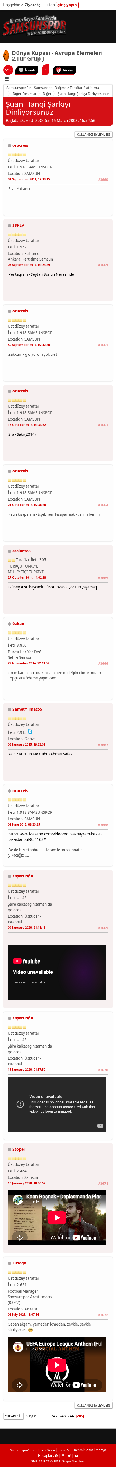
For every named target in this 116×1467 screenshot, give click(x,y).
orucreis (20, 145)
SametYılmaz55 (27, 709)
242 (54, 1416)
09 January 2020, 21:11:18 (26, 927)
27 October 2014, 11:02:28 (27, 577)
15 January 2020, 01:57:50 (26, 1069)
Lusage (19, 1263)
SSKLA (18, 225)
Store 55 (64, 1450)
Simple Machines (73, 1461)
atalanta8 (21, 551)
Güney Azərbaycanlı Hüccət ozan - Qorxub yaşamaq (52, 587)
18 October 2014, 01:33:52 (27, 425)
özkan (18, 623)
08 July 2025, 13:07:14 (23, 1314)
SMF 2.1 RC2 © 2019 (45, 1461)
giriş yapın (67, 4)
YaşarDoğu (22, 876)
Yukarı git (13, 1416)
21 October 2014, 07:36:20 (27, 505)
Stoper (18, 1149)
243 (62, 1416)
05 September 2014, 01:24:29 (29, 265)
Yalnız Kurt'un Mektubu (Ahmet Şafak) (40, 754)
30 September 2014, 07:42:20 (29, 345)
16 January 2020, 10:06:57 (26, 1183)
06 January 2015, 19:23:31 (26, 744)
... (48, 1416)
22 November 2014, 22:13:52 (28, 663)
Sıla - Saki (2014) (22, 434)
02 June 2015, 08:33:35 (24, 824)
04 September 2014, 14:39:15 (29, 179)
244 (70, 1416)
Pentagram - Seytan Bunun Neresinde (41, 274)
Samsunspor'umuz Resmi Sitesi (32, 1450)
